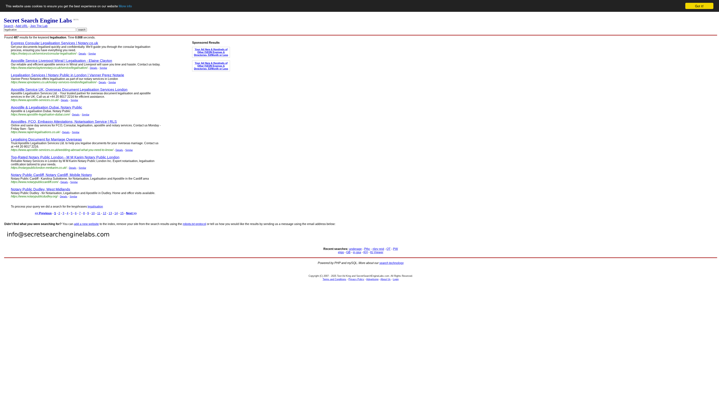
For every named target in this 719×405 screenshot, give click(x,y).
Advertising (372, 279)
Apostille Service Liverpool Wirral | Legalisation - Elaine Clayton (61, 61)
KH (365, 252)
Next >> (131, 213)
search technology (391, 263)
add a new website (86, 224)
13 (110, 213)
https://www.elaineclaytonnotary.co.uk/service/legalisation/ (49, 67)
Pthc (367, 248)
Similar (92, 53)
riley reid (378, 248)
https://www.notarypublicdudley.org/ (34, 196)
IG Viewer (376, 252)
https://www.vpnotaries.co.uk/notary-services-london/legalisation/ (53, 82)
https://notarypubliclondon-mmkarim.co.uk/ (39, 167)
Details (82, 53)
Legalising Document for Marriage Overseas (46, 139)
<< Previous (43, 213)
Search (8, 26)
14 (116, 213)
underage (355, 248)
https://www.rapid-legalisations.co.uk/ (35, 132)
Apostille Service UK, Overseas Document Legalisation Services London (69, 90)
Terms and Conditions (334, 279)
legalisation (95, 206)
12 (104, 213)
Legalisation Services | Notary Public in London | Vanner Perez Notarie (67, 75)
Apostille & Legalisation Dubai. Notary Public (46, 107)
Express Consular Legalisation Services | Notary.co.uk (54, 43)
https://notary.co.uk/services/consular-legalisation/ (43, 53)
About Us (385, 279)
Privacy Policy (356, 279)
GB (348, 252)
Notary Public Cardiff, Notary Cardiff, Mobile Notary (51, 175)
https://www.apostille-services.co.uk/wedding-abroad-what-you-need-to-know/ (62, 150)
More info (125, 6)
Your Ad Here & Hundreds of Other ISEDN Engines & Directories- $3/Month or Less (211, 52)
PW (395, 248)
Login (396, 279)
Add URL (22, 26)
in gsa (357, 252)
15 (122, 213)
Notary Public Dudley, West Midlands (40, 189)
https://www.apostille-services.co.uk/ (35, 100)
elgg (341, 252)
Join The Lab (39, 26)
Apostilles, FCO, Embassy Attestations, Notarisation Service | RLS (64, 122)
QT (388, 248)
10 (93, 213)
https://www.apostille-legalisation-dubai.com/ (40, 114)
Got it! (699, 6)
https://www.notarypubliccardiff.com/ (34, 182)
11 (98, 213)
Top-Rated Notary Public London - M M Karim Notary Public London (65, 157)
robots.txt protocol (194, 224)
